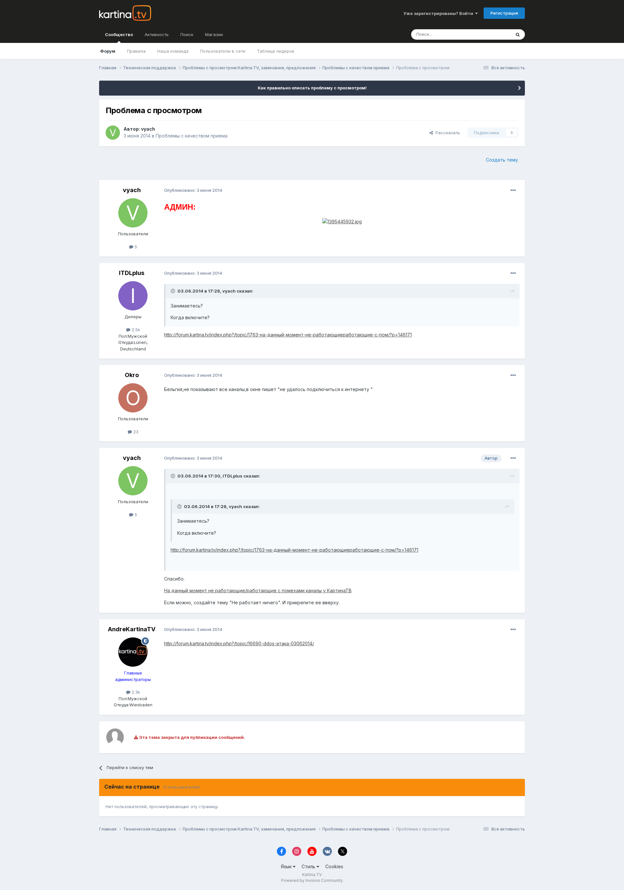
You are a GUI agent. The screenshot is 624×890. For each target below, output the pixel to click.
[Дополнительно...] (513, 190)
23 (135, 431)
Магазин (214, 34)
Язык (287, 866)
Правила (136, 51)
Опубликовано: (193, 190)
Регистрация (504, 13)
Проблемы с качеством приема (192, 135)
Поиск (186, 34)
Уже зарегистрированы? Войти (439, 13)
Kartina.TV (312, 874)
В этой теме (490, 34)
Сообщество (119, 34)
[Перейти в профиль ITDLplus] (133, 295)
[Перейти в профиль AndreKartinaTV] (133, 652)
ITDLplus (131, 272)
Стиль (309, 866)
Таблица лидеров (275, 51)
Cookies (334, 866)
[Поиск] (518, 34)
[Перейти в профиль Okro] (133, 397)
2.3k (135, 692)
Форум (107, 51)
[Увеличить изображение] (342, 221)
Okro (132, 375)
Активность (157, 34)
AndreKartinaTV (131, 629)
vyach (148, 129)
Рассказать (446, 132)
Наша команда (172, 51)
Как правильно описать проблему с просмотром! (312, 87)
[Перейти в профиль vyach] (113, 132)
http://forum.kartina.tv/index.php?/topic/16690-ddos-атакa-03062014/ (239, 643)
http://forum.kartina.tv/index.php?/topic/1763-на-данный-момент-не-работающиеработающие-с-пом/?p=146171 (288, 334)
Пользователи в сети (222, 51)
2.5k (135, 329)
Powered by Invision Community (312, 880)
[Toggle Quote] (173, 291)
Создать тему (502, 160)
